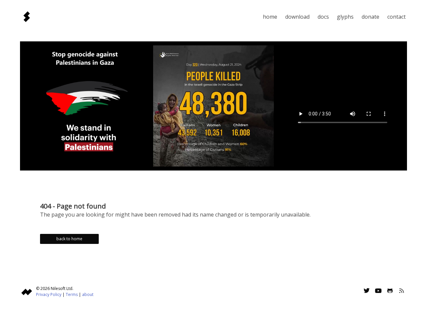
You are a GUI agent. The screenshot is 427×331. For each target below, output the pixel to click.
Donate (370, 16)
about (87, 294)
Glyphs (345, 16)
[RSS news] (402, 291)
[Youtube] (378, 291)
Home (270, 16)
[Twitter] (367, 291)
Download (297, 16)
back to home (69, 239)
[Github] (390, 291)
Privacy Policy (48, 294)
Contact (396, 16)
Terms (72, 294)
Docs (323, 16)
